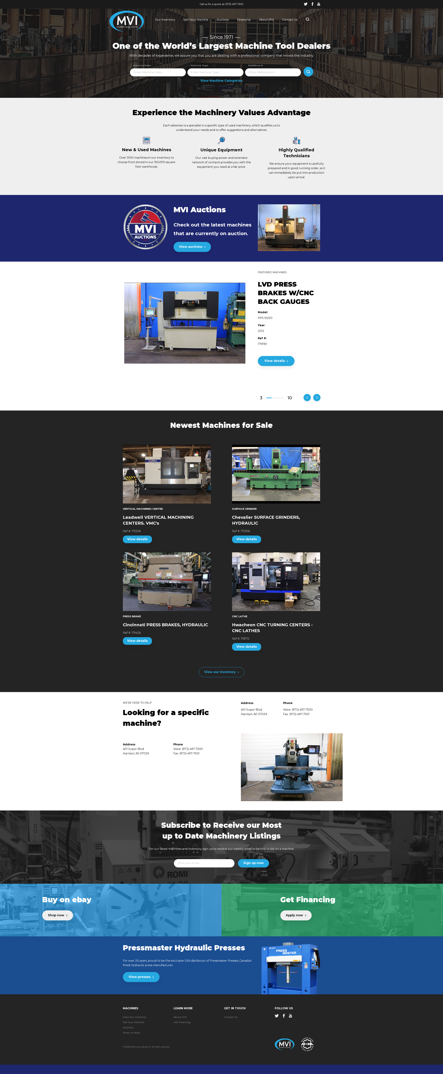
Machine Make (142, 65)
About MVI (266, 19)
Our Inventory (165, 19)
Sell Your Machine (195, 19)
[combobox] (158, 72)
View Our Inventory (134, 1017)
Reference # (255, 65)
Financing (244, 19)
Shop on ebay (131, 1032)
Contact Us (289, 19)
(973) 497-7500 (234, 4)
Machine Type (199, 65)
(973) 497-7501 (299, 714)
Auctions (223, 19)
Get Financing (182, 1022)
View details (137, 539)
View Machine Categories (221, 81)
